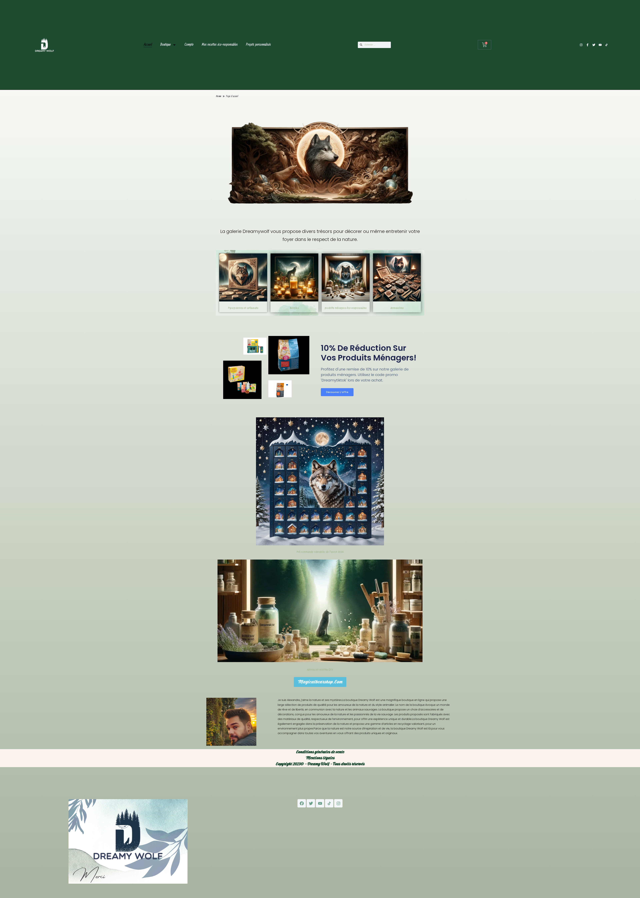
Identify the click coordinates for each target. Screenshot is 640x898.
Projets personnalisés (258, 44)
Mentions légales (320, 758)
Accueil (148, 44)
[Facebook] (302, 803)
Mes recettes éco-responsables (220, 44)
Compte (189, 44)
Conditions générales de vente (320, 752)
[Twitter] (593, 44)
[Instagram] (581, 44)
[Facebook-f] (587, 44)
